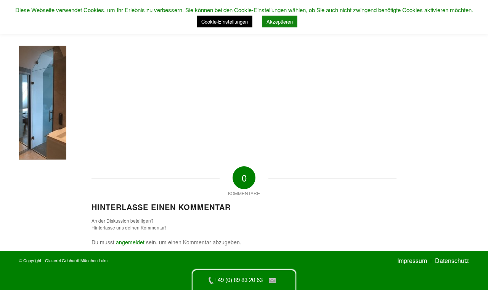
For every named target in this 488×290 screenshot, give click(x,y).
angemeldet (130, 242)
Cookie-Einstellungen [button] (224, 21)
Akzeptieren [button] (279, 21)
